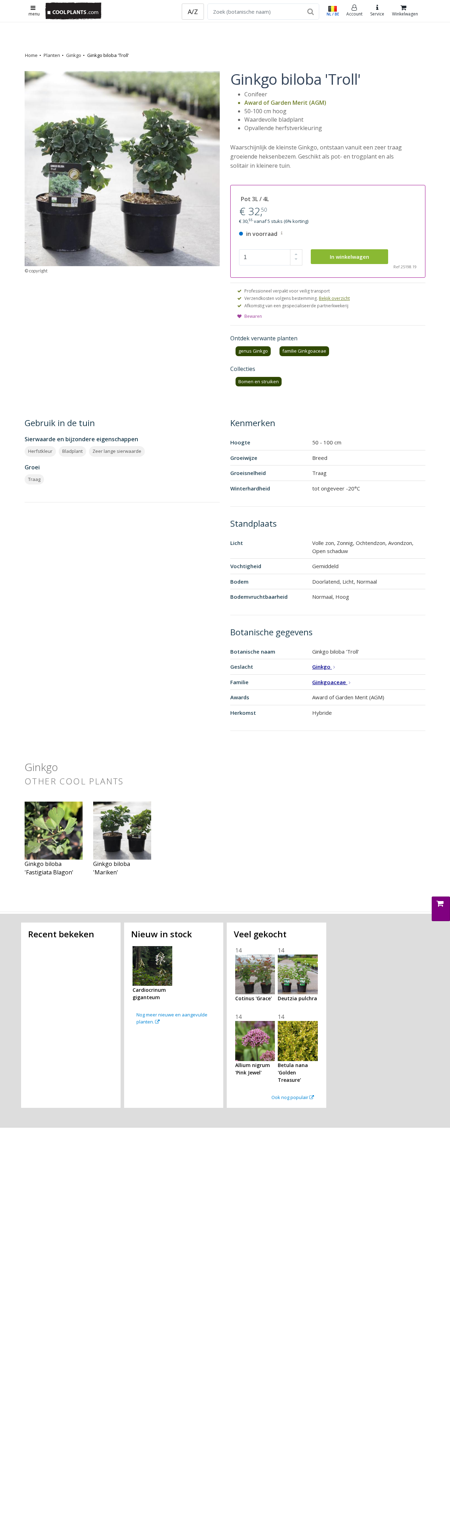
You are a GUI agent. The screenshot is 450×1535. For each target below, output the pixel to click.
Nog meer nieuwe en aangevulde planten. (171, 1018)
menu (34, 14)
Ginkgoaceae (329, 682)
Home (31, 55)
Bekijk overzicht (334, 298)
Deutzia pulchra (297, 998)
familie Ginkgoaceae (304, 351)
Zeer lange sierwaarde (116, 451)
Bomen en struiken (258, 381)
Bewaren (253, 316)
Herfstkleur (40, 451)
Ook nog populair (290, 1097)
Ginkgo (73, 55)
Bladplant (72, 451)
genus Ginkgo (253, 351)
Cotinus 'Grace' (253, 998)
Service (377, 14)
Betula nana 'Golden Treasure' (293, 1072)
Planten (52, 55)
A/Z (193, 11)
